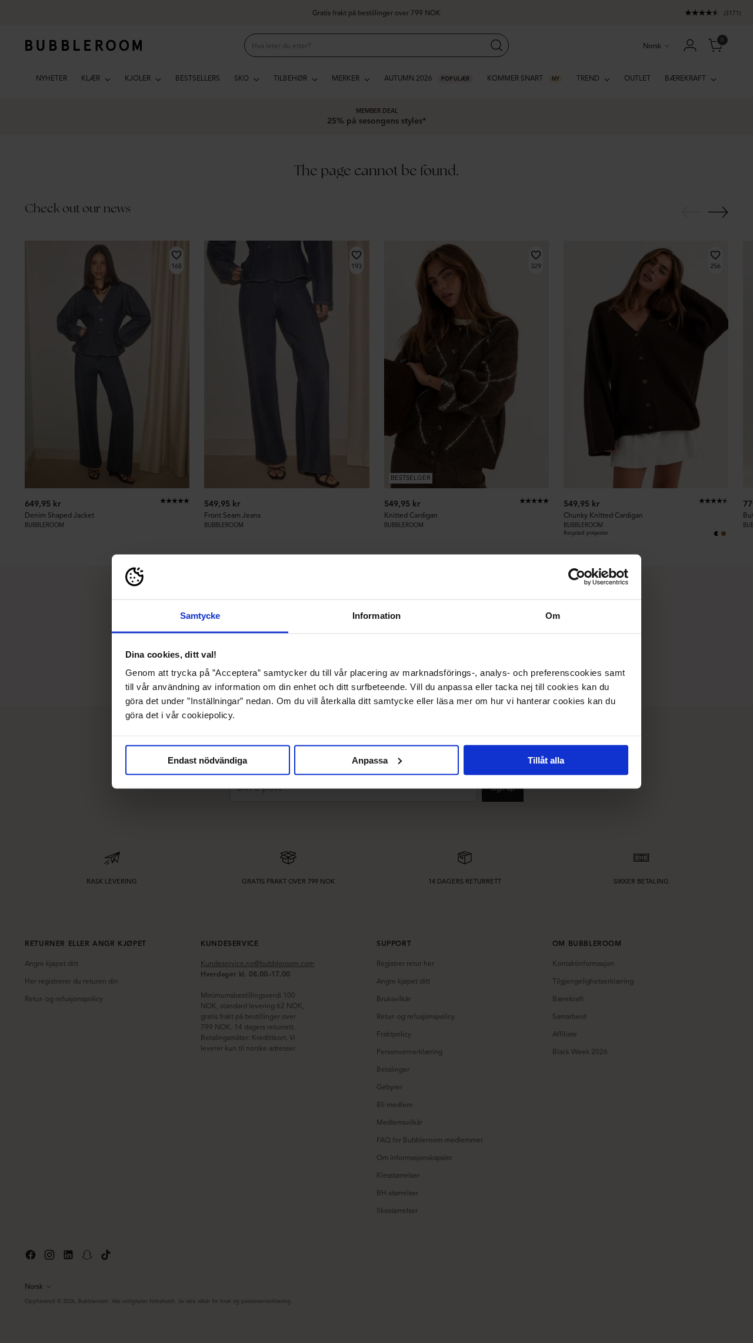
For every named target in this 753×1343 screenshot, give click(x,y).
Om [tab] (552, 616)
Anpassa (370, 760)
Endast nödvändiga (207, 760)
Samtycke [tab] (200, 616)
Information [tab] (376, 616)
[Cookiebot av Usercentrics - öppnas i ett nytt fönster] (576, 577)
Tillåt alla (546, 760)
